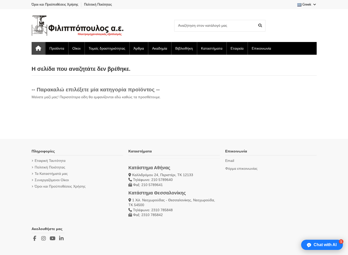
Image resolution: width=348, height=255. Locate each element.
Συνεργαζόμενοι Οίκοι (52, 180)
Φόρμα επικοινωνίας (241, 168)
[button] (322, 245)
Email (229, 161)
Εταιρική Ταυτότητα (50, 161)
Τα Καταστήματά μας (51, 174)
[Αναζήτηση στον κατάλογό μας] (260, 25)
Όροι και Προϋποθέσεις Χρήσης (55, 4)
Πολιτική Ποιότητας (98, 4)
